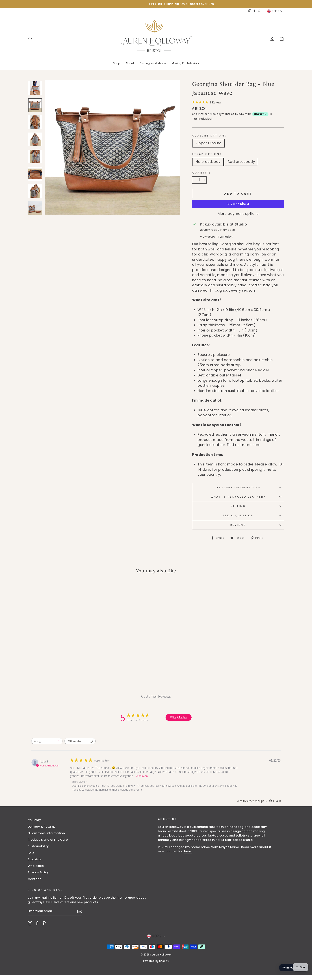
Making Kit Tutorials (185, 63)
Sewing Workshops (153, 63)
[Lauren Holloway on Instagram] (30, 923)
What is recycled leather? (238, 497)
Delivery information (238, 487)
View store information (216, 237)
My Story (34, 820)
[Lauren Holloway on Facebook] (37, 923)
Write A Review (178, 717)
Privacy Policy (38, 872)
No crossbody (208, 161)
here (257, 444)
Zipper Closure (209, 143)
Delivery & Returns (41, 827)
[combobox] (46, 741)
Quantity (201, 172)
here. (188, 851)
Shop (116, 63)
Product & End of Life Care (48, 840)
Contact (34, 879)
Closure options (209, 135)
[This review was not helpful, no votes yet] (277, 801)
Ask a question (238, 515)
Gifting (238, 506)
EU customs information (46, 833)
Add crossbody (241, 161)
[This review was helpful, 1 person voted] (270, 801)
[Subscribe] (79, 911)
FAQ (31, 853)
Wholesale (36, 866)
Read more (142, 776)
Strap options (207, 154)
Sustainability (38, 846)
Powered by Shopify (156, 961)
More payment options (238, 213)
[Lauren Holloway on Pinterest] (44, 923)
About (130, 63)
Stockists (35, 859)
